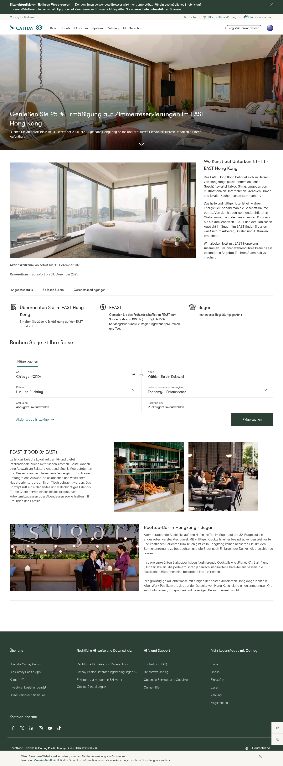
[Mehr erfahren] (141, 144)
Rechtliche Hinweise (22, 748)
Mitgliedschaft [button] (133, 28)
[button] (141, 374)
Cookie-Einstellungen (91, 687)
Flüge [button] (52, 28)
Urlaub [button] (65, 28)
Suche (192, 17)
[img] (271, 4)
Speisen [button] (97, 28)
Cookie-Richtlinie (45, 760)
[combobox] (76, 390)
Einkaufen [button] (81, 28)
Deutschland (261, 748)
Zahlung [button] (113, 28)
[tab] (22, 289)
